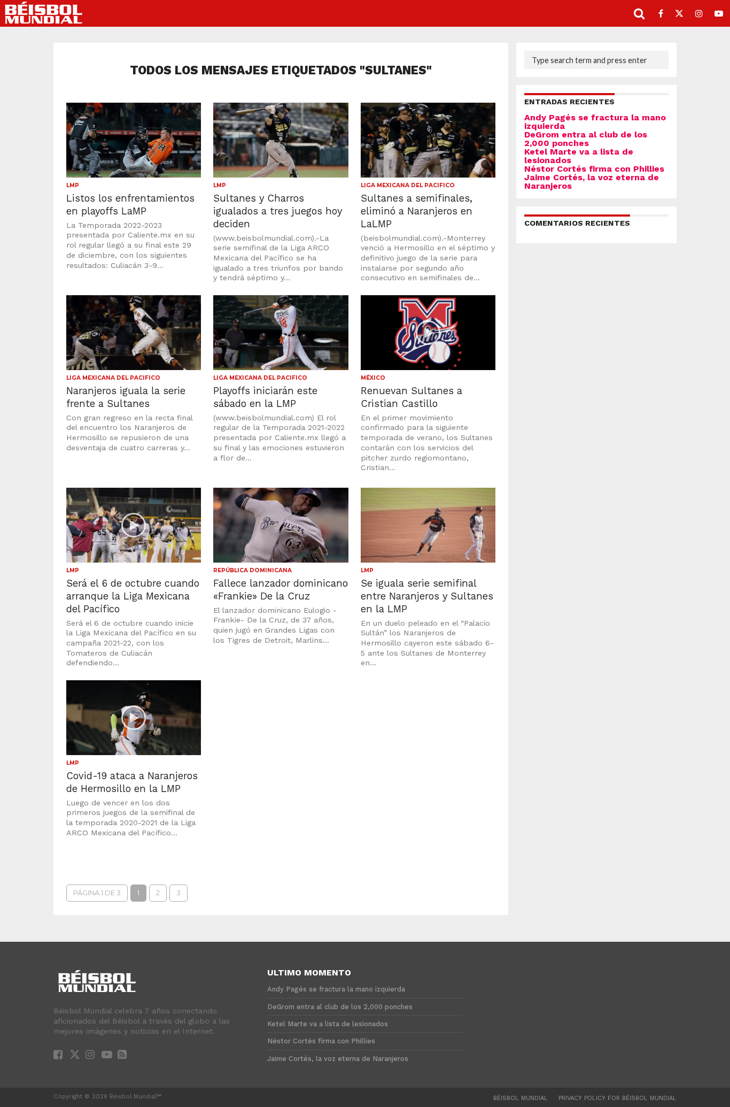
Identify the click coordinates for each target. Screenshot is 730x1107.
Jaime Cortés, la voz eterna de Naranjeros (591, 181)
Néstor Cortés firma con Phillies (594, 169)
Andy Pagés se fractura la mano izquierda (595, 121)
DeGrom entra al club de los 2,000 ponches (585, 138)
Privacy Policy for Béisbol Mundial (617, 1098)
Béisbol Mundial (520, 1098)
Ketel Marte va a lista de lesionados (578, 156)
